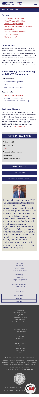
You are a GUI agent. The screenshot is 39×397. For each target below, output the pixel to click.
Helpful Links (7, 155)
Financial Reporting (20, 319)
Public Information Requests (20, 270)
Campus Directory (19, 268)
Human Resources (20, 331)
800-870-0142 (20, 390)
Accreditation (20, 310)
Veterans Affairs (19, 136)
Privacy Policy (20, 336)
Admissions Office (19, 276)
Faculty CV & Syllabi (20, 315)
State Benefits (8, 145)
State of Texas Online (20, 343)
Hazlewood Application (13, 24)
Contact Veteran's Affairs (11, 159)
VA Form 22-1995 (11, 34)
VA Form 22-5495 (11, 37)
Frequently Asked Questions (12, 152)
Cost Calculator (19, 277)
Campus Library (20, 288)
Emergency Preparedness (20, 329)
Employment (19, 298)
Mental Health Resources (20, 334)
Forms (5, 149)
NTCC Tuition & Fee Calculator (19, 179)
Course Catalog (19, 289)
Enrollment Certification (14, 18)
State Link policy (20, 348)
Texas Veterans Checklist (14, 21)
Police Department (19, 295)
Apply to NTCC (20, 172)
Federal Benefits (8, 142)
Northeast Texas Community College (12, 3)
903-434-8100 (10, 390)
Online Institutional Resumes (20, 322)
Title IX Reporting (20, 350)
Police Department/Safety (20, 312)
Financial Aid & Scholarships (20, 279)
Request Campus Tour (19, 166)
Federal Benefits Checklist (15, 32)
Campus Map (19, 265)
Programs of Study (19, 280)
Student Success (20, 291)
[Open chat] (30, 388)
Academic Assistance (20, 286)
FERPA (20, 353)
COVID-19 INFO (20, 327)
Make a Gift (19, 301)
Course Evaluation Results (20, 317)
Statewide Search (20, 346)
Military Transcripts (19, 126)
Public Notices (20, 338)
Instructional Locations (19, 267)
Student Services (9, 9)
